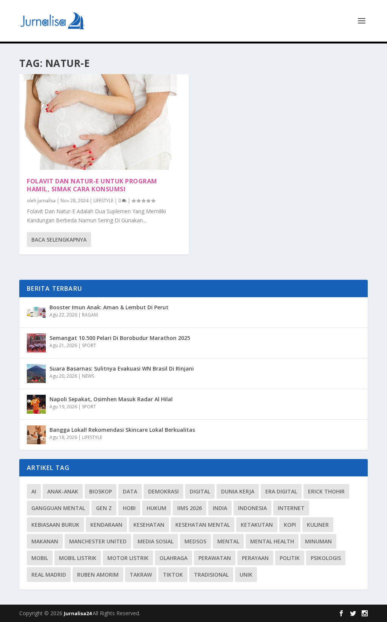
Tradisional (211, 574)
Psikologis (326, 558)
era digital (281, 491)
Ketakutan (257, 524)
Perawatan (214, 558)
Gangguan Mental (58, 508)
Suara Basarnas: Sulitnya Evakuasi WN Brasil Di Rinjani (122, 368)
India (220, 508)
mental (228, 541)
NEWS (88, 376)
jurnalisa (46, 200)
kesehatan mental (202, 524)
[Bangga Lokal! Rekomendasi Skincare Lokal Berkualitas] (36, 434)
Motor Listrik (128, 558)
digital (200, 491)
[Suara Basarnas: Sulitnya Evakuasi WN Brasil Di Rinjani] (36, 373)
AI (33, 491)
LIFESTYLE (103, 200)
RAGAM (90, 315)
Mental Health (272, 541)
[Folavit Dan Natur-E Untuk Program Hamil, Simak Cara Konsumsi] (104, 122)
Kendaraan (106, 524)
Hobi (129, 508)
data (130, 491)
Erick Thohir (326, 491)
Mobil (39, 558)
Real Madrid (48, 574)
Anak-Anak (62, 491)
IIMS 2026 (189, 508)
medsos (195, 541)
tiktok (173, 574)
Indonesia (252, 508)
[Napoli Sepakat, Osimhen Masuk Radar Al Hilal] (36, 404)
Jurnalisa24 (78, 613)
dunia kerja (237, 491)
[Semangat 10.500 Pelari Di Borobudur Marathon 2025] (36, 342)
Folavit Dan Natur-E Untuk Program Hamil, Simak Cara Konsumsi (92, 185)
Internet (291, 508)
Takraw (141, 574)
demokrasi (163, 491)
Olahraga (173, 558)
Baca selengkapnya (59, 239)
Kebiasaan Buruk (55, 524)
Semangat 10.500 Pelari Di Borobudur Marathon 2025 (120, 337)
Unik (246, 574)
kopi (290, 524)
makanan (44, 541)
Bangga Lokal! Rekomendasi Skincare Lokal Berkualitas (122, 429)
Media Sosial (155, 541)
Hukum (156, 508)
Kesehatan (148, 524)
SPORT (89, 345)
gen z (104, 508)
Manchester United (98, 541)
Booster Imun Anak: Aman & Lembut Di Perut (109, 307)
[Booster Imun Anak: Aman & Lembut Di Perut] (36, 312)
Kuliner (318, 524)
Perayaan (255, 558)
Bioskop (100, 491)
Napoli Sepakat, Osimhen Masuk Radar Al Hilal (111, 399)
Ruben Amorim (98, 574)
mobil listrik (77, 558)
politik (290, 558)
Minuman (318, 541)
